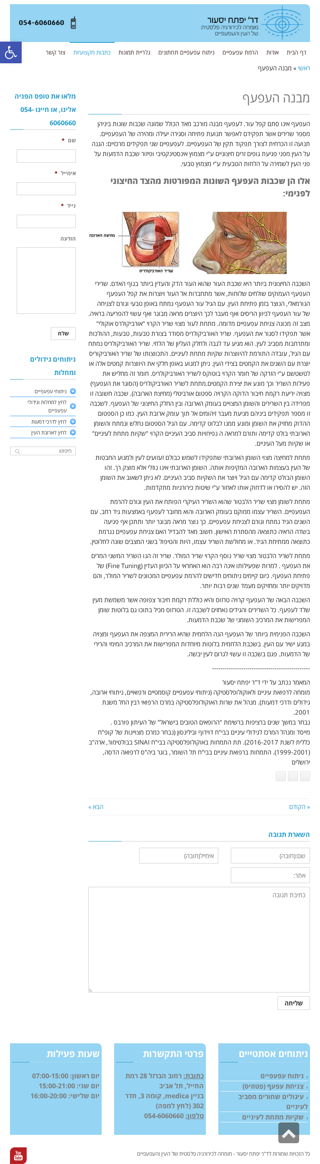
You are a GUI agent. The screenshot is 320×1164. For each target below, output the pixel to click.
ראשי (304, 68)
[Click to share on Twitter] (281, 776)
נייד (68, 205)
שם (69, 140)
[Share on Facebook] (305, 776)
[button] (11, 52)
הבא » (95, 806)
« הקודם (299, 806)
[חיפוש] (17, 451)
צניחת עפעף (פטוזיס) (273, 1086)
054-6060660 (164, 1115)
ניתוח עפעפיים (282, 1075)
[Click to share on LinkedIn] (293, 776)
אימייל (65, 173)
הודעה (68, 238)
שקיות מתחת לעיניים (273, 1117)
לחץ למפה (173, 1105)
